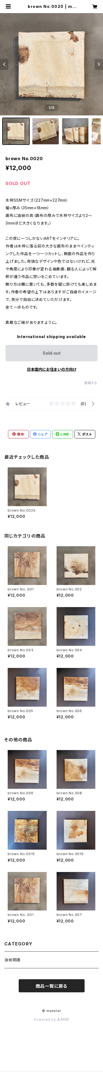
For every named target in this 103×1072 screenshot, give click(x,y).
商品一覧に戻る (52, 986)
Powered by (45, 1019)
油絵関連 (12, 959)
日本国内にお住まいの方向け (51, 369)
